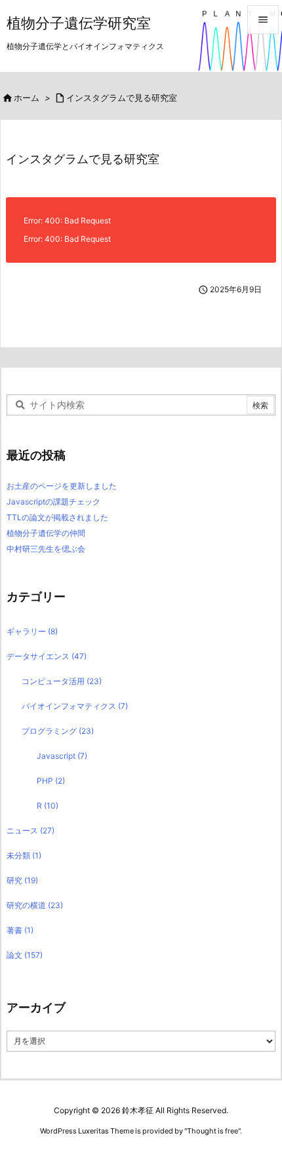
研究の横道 (35, 905)
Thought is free (212, 1130)
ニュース (30, 830)
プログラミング (58, 731)
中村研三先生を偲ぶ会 (46, 549)
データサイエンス (47, 656)
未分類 (24, 855)
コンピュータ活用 (62, 681)
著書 (20, 930)
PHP (51, 781)
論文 (25, 955)
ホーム (26, 97)
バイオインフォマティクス (75, 706)
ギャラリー (32, 631)
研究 (22, 880)
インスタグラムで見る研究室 (121, 97)
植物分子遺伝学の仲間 (46, 533)
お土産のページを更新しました (62, 486)
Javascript (62, 756)
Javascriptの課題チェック (53, 501)
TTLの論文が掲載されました (57, 517)
